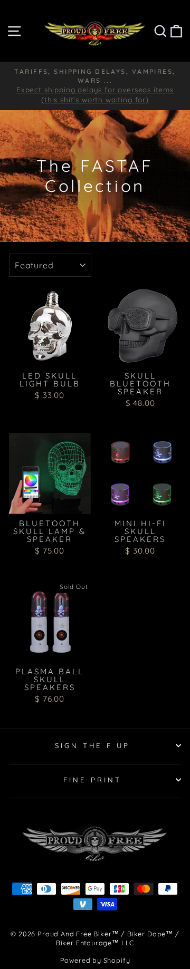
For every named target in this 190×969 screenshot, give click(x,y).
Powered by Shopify (95, 960)
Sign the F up (92, 745)
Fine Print (92, 780)
